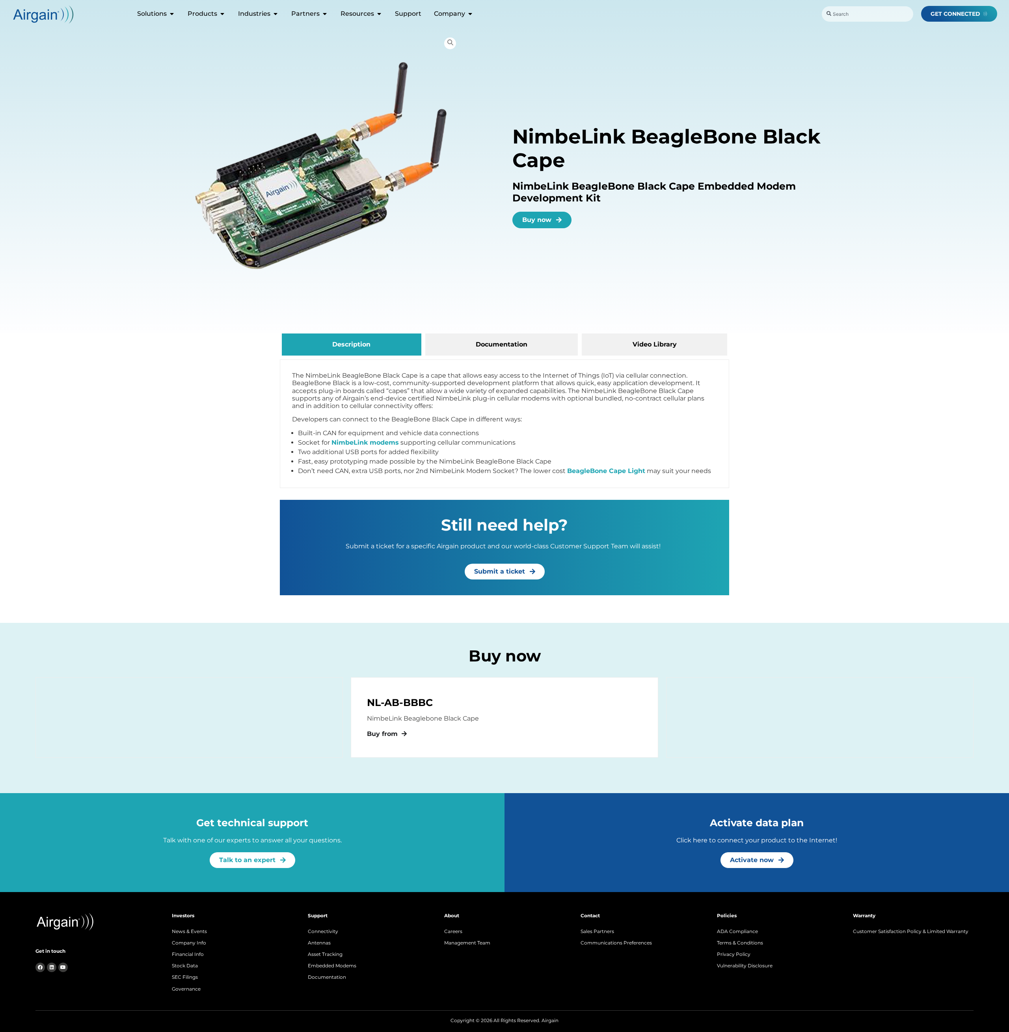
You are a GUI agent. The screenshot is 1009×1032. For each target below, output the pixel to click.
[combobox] (867, 14)
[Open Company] (470, 14)
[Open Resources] (379, 14)
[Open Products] (222, 14)
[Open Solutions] (172, 14)
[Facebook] (40, 967)
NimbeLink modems (365, 442)
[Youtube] (63, 967)
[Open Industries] (275, 14)
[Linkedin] (51, 967)
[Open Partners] (325, 14)
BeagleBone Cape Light (606, 471)
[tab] (351, 344)
